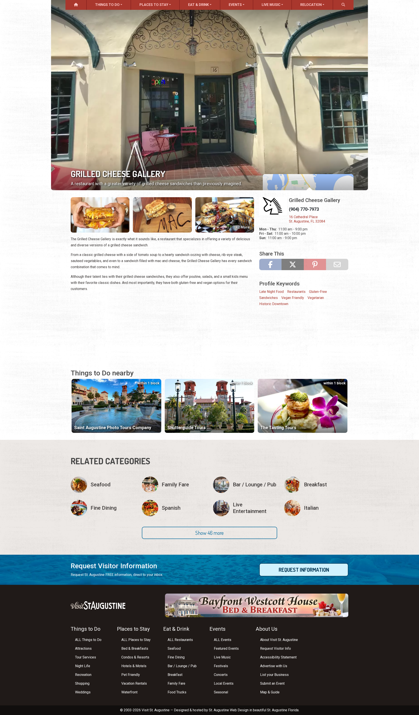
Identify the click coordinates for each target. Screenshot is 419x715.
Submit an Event (272, 683)
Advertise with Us (273, 666)
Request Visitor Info (275, 648)
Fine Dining (176, 657)
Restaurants (296, 292)
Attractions (83, 648)
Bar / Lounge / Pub (182, 666)
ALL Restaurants (180, 640)
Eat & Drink (198, 5)
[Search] (343, 5)
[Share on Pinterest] (315, 264)
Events (235, 5)
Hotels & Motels (133, 666)
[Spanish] (174, 508)
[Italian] (316, 508)
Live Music (271, 5)
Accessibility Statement (278, 657)
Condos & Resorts (135, 657)
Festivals (221, 666)
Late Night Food (271, 292)
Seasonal (221, 692)
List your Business (274, 675)
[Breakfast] (316, 485)
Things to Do (107, 5)
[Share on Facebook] (270, 264)
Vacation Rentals (134, 683)
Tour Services (85, 657)
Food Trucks (177, 692)
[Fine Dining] (103, 508)
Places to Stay (153, 5)
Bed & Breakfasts (134, 648)
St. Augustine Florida (283, 710)
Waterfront (129, 692)
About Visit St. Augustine (279, 640)
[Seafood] (103, 485)
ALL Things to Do (88, 640)
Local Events (224, 683)
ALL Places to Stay (136, 640)
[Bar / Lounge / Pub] (245, 485)
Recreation (83, 675)
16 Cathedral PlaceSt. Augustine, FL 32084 (307, 219)
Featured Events (226, 648)
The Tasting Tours (278, 427)
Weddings (83, 692)
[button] (209, 533)
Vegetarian (315, 298)
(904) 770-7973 (304, 209)
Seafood (174, 648)
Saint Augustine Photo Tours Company (112, 427)
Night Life (82, 666)
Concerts (221, 675)
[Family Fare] (174, 485)
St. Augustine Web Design (229, 710)
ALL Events (222, 640)
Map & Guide (270, 692)
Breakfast (175, 675)
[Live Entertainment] (245, 508)
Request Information (304, 569)
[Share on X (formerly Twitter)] (293, 264)
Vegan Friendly (292, 298)
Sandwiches (268, 298)
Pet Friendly (130, 675)
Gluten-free (318, 292)
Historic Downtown (273, 304)
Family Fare (176, 683)
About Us (266, 629)
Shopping (82, 683)
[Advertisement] (162, 326)
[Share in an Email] (337, 264)
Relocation (311, 5)
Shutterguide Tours (186, 427)
